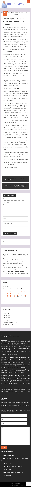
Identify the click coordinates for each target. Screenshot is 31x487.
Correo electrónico (8, 223)
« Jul (4, 301)
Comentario (6, 205)
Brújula (4, 313)
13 (14, 293)
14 (18, 293)
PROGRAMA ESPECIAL (8, 322)
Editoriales (5, 315)
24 (3, 297)
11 (7, 293)
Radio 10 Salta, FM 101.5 (14, 458)
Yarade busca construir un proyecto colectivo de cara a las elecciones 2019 (15, 186)
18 (7, 295)
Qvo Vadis (11, 173)
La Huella (5, 318)
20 (14, 295)
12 (10, 293)
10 (3, 293)
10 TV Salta (11, 466)
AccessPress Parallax (20, 485)
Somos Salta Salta (11, 472)
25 (7, 297)
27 (14, 297)
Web (4, 228)
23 (25, 295)
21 (18, 295)
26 (10, 297)
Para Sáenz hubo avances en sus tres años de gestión (14, 179)
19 (10, 295)
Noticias (6, 173)
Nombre (5, 218)
